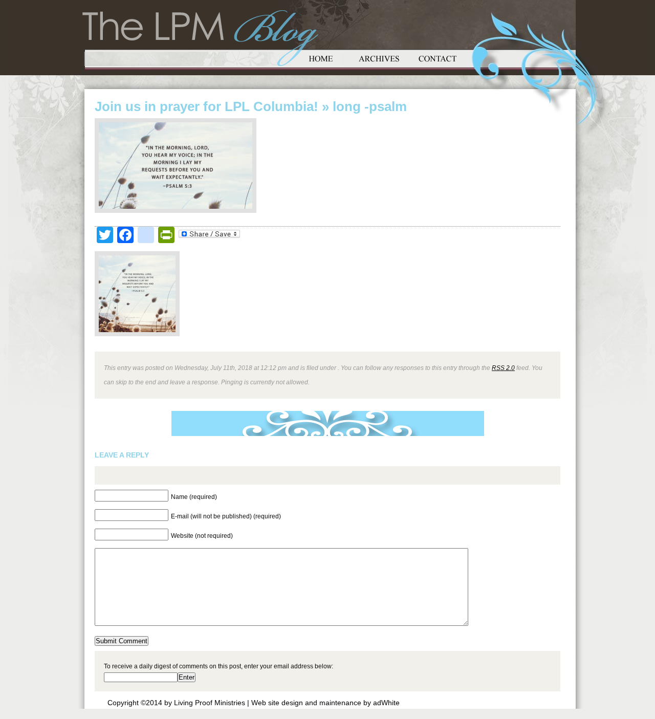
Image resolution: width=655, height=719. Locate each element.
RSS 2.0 (503, 367)
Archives (379, 57)
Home (321, 57)
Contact (437, 57)
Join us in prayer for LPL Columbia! (206, 106)
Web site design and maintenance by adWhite (325, 703)
